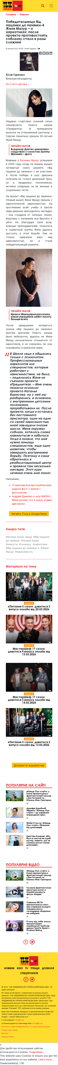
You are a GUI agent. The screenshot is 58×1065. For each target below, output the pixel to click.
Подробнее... (37, 1052)
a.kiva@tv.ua (37, 1023)
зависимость (25, 551)
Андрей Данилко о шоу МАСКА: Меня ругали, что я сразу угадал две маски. (32, 500)
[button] (43, 6)
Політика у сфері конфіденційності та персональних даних (26, 1027)
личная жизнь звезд (19, 536)
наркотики (40, 544)
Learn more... (46, 1059)
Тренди (34, 968)
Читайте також (30, 149)
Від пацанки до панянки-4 (23, 548)
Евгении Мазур (29, 160)
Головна (11, 14)
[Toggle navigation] (51, 6)
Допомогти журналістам (29, 765)
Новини (24, 14)
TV (26, 968)
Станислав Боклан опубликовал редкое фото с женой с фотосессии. (31, 489)
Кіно (20, 968)
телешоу (26, 544)
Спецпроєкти (29, 973)
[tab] (26, 942)
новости (12, 544)
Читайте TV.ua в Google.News (29, 513)
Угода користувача (10, 1030)
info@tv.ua (19, 1020)
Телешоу (29, 603)
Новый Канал (31, 540)
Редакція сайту (8, 1037)
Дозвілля (48, 968)
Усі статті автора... (17, 84)
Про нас (5, 1033)
